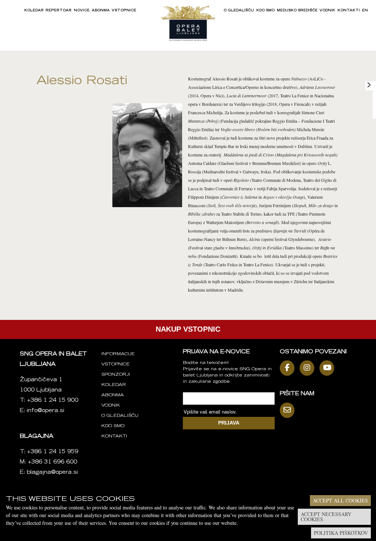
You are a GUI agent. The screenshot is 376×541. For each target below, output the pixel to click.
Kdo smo (265, 10)
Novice (82, 10)
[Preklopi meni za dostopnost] (369, 85)
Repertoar (59, 10)
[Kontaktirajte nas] (289, 410)
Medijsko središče (297, 10)
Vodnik (327, 10)
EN (365, 10)
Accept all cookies (340, 500)
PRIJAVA (228, 423)
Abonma (101, 10)
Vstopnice (124, 10)
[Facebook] (289, 368)
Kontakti (348, 10)
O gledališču (239, 10)
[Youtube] (328, 368)
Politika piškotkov (341, 532)
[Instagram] (309, 368)
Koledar (34, 10)
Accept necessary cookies (326, 517)
